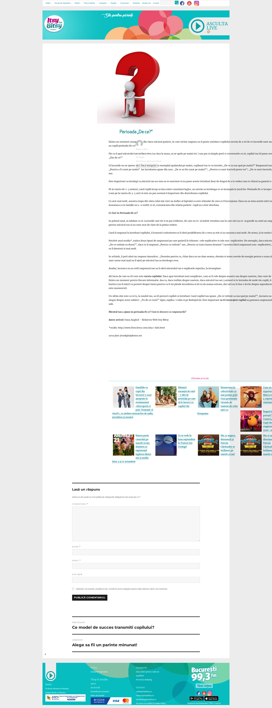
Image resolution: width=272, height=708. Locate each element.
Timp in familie (89, 3)
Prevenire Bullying (144, 680)
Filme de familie (97, 695)
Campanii (103, 3)
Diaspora (136, 3)
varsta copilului (152, 167)
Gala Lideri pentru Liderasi (147, 672)
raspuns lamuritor (145, 164)
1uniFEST (140, 676)
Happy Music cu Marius (55, 692)
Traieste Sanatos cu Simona (57, 689)
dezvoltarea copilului (144, 161)
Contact (156, 3)
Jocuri (93, 684)
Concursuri (124, 3)
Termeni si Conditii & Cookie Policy (151, 703)
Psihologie (140, 157)
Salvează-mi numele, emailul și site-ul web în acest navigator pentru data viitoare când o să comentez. (122, 589)
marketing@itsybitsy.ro (146, 699)
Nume (76, 547)
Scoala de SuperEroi (63, 3)
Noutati (113, 3)
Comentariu (80, 504)
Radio (48, 3)
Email (76, 560)
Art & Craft (95, 688)
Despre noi (146, 3)
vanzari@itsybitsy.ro (145, 695)
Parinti (77, 3)
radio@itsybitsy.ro (144, 691)
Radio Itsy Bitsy (142, 149)
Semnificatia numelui (100, 691)
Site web (77, 574)
